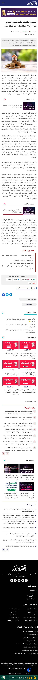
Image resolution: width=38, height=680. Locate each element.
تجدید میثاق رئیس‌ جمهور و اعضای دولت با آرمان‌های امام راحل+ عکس (18, 529)
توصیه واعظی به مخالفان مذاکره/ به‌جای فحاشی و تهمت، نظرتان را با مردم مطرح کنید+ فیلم (19, 535)
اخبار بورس (31, 612)
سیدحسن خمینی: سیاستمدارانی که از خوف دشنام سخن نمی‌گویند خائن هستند (19, 510)
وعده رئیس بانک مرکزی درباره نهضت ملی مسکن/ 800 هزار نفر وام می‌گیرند (17, 267)
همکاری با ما (31, 596)
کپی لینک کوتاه (32, 299)
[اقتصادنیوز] (19, 568)
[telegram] (15, 580)
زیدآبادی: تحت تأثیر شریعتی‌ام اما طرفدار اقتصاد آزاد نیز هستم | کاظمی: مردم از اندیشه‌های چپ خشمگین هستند (18, 425)
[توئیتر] (7, 294)
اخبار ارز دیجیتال (30, 620)
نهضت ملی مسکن (23, 288)
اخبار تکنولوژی (13, 615)
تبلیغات (32, 590)
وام (34, 288)
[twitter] (22, 580)
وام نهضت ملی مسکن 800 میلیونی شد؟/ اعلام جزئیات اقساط (17, 256)
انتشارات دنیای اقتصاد (30, 647)
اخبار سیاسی (14, 609)
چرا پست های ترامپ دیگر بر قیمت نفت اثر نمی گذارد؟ (20, 546)
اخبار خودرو (31, 615)
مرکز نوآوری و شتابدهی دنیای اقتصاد (26, 653)
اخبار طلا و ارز (31, 609)
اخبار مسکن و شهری (25, 32)
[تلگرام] (10, 294)
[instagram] (19, 580)
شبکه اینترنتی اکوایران (30, 638)
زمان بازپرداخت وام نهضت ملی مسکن (23, 260)
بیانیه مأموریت (30, 599)
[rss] (11, 580)
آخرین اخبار (31, 505)
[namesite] (31, 3)
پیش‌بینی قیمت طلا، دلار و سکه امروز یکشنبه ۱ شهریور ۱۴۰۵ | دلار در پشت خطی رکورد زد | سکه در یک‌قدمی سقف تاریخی (18, 523)
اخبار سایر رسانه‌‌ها (12, 620)
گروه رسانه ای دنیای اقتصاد (28, 631)
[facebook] (26, 580)
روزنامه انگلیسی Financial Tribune (26, 644)
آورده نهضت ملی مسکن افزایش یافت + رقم (21, 263)
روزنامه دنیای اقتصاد (30, 634)
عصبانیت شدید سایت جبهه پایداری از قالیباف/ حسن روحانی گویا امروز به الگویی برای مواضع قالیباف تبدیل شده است (18, 412)
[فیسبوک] (3, 294)
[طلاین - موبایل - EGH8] (19, 12)
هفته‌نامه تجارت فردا (30, 641)
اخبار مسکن (14, 612)
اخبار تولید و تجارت (29, 618)
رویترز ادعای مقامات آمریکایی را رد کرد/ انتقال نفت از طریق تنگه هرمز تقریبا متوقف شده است (18, 541)
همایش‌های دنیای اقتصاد (29, 650)
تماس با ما (31, 593)
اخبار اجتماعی (14, 618)
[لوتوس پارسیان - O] (19, 677)
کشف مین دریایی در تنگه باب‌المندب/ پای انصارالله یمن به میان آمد (18, 418)
